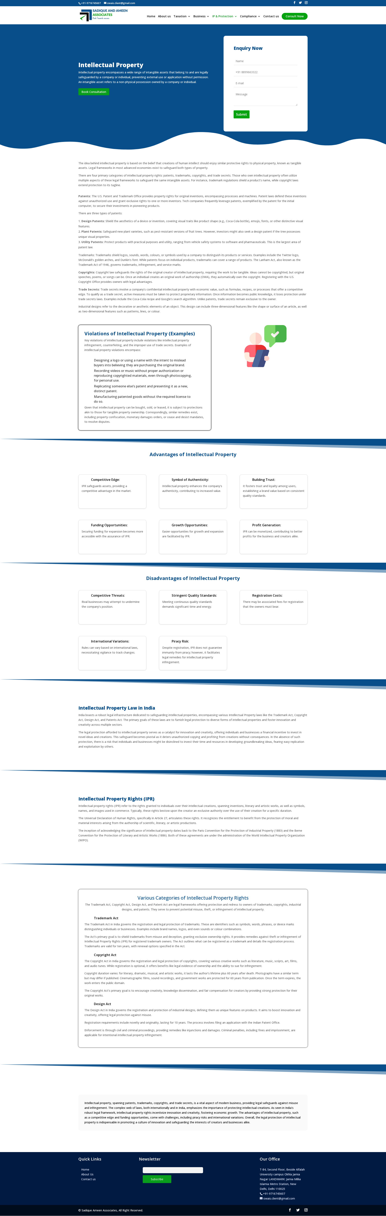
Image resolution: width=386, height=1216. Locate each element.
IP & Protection (222, 16)
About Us (87, 1174)
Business (199, 16)
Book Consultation (93, 92)
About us (164, 16)
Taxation (180, 16)
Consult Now (295, 16)
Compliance (248, 16)
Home (151, 16)
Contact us (271, 16)
